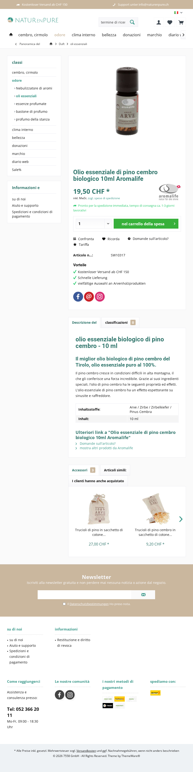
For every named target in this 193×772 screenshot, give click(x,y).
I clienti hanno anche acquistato (98, 481)
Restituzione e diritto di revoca (73, 643)
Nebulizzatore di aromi (33, 88)
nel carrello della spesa (143, 223)
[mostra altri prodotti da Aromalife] (169, 192)
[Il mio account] (159, 22)
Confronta (85, 239)
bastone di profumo (31, 111)
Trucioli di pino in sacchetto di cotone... (99, 532)
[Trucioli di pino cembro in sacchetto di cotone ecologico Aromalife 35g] (155, 508)
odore (17, 80)
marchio (18, 153)
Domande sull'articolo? (150, 238)
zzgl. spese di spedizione (104, 198)
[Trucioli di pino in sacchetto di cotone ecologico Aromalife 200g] (99, 508)
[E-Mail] (89, 297)
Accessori (83, 470)
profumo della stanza (32, 119)
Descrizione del (84, 322)
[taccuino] (170, 22)
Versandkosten (86, 751)
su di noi (19, 199)
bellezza (18, 137)
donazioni (20, 145)
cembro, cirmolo (25, 72)
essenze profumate (30, 103)
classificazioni (119, 322)
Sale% (16, 169)
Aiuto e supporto (25, 205)
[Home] (11, 35)
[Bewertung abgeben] (114, 185)
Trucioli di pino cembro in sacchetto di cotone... (155, 532)
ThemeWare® (130, 756)
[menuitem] (181, 22)
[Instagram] (100, 297)
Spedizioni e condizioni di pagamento (32, 214)
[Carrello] (181, 22)
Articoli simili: (115, 470)
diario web (20, 161)
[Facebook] (78, 297)
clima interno (22, 129)
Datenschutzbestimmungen (89, 604)
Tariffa (83, 244)
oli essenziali (25, 96)
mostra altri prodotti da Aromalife (106, 448)
